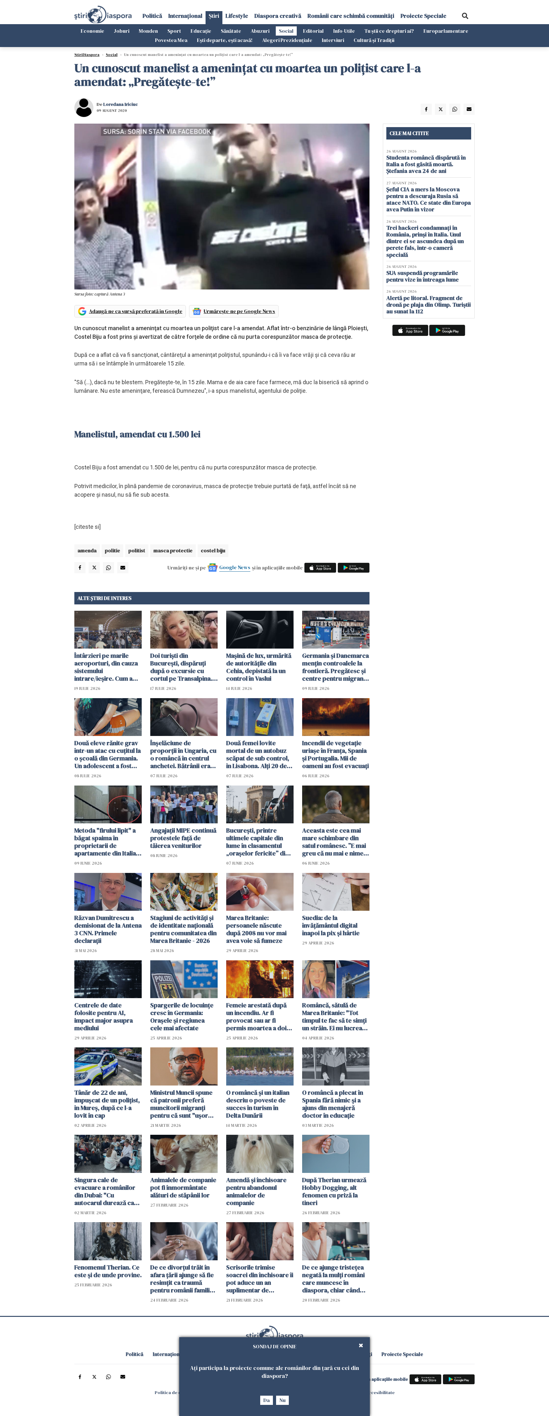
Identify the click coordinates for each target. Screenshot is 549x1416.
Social (286, 30)
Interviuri (333, 40)
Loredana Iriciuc (120, 104)
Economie (92, 30)
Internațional (185, 16)
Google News (234, 567)
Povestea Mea (171, 40)
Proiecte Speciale (423, 16)
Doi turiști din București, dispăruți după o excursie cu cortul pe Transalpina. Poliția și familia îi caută (182, 667)
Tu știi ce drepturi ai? (389, 30)
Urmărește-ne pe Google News (239, 311)
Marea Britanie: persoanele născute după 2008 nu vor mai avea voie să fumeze (256, 929)
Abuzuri (260, 30)
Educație (201, 30)
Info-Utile (344, 30)
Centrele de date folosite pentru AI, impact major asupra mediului (103, 1016)
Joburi (121, 30)
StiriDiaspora (86, 54)
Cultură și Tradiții (374, 40)
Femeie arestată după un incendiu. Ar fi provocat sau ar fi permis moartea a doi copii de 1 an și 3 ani (256, 1016)
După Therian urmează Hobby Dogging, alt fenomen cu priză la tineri (334, 1191)
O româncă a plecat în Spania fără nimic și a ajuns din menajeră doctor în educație (332, 1104)
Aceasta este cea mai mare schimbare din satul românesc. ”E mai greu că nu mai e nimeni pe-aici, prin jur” (335, 842)
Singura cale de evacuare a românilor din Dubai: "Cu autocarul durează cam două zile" (106, 1191)
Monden (148, 30)
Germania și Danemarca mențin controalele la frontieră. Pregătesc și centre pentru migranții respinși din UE (335, 667)
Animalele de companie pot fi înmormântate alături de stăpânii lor (183, 1187)
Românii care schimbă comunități (351, 16)
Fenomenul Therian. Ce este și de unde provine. (108, 1271)
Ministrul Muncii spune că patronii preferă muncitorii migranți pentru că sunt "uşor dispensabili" (181, 1104)
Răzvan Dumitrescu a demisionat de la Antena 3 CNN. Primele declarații (108, 929)
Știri (214, 16)
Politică (152, 16)
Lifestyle (237, 16)
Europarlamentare (446, 30)
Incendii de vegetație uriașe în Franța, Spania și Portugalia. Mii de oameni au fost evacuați (335, 754)
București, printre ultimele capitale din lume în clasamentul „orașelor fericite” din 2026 (257, 842)
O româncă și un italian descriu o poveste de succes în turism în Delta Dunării (257, 1104)
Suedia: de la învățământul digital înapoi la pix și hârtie (331, 925)
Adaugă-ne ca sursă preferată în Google (135, 311)
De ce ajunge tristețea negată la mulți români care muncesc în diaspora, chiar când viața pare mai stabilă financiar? (333, 1278)
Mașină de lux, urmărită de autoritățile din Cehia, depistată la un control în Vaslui (258, 667)
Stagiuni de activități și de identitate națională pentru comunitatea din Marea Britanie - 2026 (183, 929)
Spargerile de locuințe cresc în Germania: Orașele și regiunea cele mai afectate (182, 1016)
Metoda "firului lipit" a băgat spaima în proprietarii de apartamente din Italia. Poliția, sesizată (106, 842)
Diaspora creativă (277, 16)
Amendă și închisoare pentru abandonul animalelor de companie (256, 1191)
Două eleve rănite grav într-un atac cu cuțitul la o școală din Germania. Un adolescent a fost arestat (107, 754)
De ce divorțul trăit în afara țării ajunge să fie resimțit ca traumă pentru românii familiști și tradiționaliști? (183, 1278)
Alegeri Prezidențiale (287, 40)
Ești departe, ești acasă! (225, 40)
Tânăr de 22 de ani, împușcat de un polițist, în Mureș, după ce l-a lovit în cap (107, 1104)
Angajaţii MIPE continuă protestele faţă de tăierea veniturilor (183, 838)
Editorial (313, 30)
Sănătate (231, 30)
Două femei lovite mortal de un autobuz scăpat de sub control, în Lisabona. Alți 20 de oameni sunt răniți (257, 754)
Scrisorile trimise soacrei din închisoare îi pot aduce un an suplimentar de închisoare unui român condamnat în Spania (259, 1278)
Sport (174, 30)
